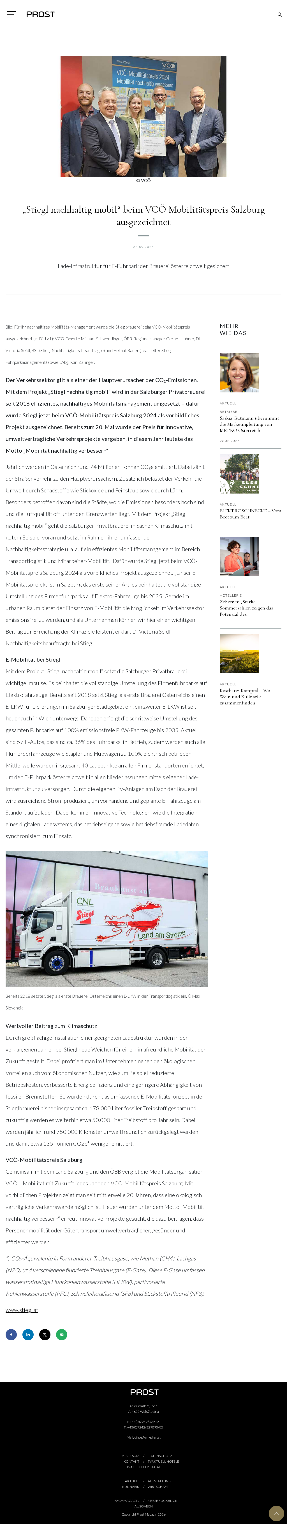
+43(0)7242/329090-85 (145, 1427)
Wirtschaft (158, 1487)
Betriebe (229, 411)
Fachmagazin (126, 1501)
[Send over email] (61, 1334)
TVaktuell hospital (143, 1467)
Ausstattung (159, 1481)
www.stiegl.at (22, 1309)
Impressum (130, 1456)
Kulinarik (130, 1487)
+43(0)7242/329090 (145, 1422)
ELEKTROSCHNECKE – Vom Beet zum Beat (250, 514)
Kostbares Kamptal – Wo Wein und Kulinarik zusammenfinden (245, 696)
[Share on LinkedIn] (28, 1334)
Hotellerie (231, 595)
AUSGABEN (144, 1506)
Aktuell (228, 403)
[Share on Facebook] (11, 1334)
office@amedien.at (148, 1437)
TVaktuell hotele (163, 1461)
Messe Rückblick (162, 1501)
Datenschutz (160, 1456)
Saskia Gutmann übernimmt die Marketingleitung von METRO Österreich (249, 424)
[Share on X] (44, 1334)
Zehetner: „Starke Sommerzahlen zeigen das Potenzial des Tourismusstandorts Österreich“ (246, 608)
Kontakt (131, 1461)
